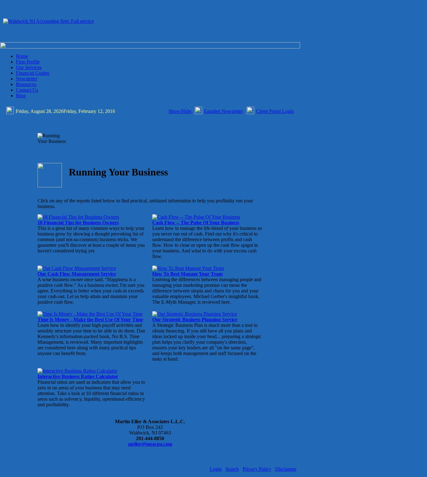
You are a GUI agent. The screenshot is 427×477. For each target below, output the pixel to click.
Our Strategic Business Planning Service (194, 319)
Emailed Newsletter (223, 111)
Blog (21, 95)
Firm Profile (28, 61)
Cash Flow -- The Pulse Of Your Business (195, 222)
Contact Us (27, 90)
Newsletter (26, 78)
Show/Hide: (180, 111)
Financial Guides (32, 73)
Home (22, 56)
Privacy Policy (257, 469)
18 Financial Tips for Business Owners (78, 222)
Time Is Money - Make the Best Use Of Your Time (90, 319)
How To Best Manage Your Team (187, 274)
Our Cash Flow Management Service (77, 274)
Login (216, 469)
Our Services (29, 67)
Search (232, 469)
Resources (26, 84)
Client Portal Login (275, 111)
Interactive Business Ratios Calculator (78, 376)
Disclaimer (285, 469)
